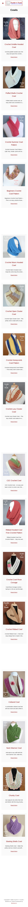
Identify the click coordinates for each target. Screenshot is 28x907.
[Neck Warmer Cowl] (14, 732)
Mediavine (14, 903)
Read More (14, 57)
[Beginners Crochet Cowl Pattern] (14, 175)
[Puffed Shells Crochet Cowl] (14, 77)
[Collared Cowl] (14, 684)
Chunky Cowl (14, 795)
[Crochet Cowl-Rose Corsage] (14, 563)
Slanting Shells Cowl (14, 841)
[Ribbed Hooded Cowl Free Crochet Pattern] (14, 512)
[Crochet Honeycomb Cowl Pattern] (14, 344)
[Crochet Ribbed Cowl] (14, 613)
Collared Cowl (14, 702)
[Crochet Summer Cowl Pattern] (14, 126)
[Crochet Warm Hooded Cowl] (14, 247)
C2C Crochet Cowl (14, 481)
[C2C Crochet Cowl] (14, 465)
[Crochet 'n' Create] (14, 3)
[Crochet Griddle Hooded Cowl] (14, 29)
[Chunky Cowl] (14, 779)
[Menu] (3, 3)
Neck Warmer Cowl (14, 748)
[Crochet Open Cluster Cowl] (14, 295)
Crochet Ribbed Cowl (14, 629)
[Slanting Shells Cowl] (14, 826)
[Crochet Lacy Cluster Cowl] (14, 393)
